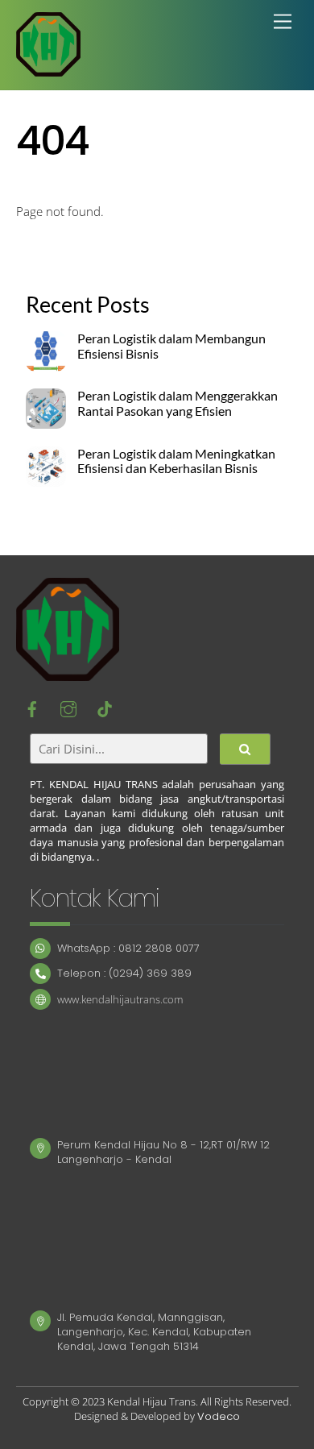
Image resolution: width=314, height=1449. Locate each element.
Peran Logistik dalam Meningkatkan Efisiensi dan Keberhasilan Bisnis (176, 461)
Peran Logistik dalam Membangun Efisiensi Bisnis (171, 346)
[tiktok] (105, 708)
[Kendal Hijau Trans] (48, 69)
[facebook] (32, 708)
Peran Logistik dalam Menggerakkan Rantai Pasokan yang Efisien (177, 403)
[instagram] (68, 708)
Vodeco (218, 1416)
